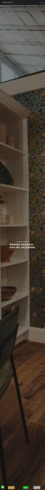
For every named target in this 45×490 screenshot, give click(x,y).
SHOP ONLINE (11, 487)
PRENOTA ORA (37, 487)
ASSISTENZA (26, 487)
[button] (2, 487)
